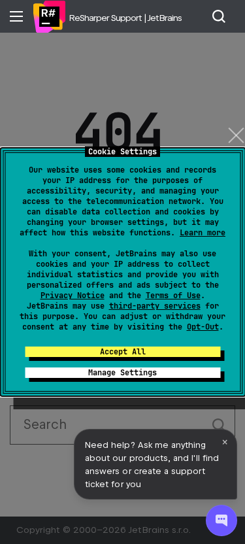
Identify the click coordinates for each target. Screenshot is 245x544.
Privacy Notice (73, 295)
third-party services (155, 306)
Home (49, 16)
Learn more (202, 233)
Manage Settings (122, 372)
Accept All (123, 352)
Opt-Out (203, 327)
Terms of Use (173, 295)
